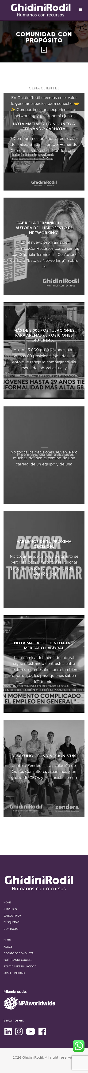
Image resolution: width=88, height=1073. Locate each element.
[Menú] (80, 10)
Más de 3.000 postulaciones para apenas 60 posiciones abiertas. (44, 335)
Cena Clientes (44, 88)
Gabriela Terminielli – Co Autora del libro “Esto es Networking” (44, 227)
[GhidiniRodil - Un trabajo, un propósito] (41, 10)
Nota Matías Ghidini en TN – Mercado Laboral (44, 645)
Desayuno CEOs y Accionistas (44, 756)
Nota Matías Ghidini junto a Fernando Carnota (44, 126)
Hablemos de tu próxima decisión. (44, 543)
